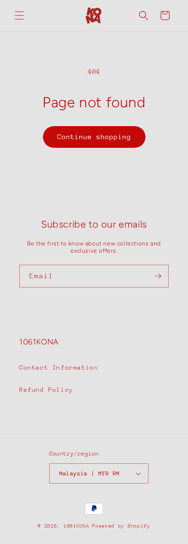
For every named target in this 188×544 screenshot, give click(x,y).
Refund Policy (46, 389)
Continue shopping (94, 137)
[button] (19, 15)
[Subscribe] (157, 276)
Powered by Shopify (121, 526)
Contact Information (58, 367)
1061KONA (77, 526)
